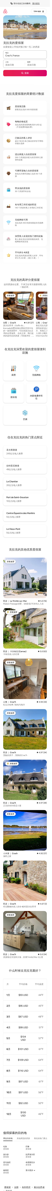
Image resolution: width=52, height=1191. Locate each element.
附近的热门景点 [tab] (40, 1138)
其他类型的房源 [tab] (23, 1138)
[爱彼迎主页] (5, 11)
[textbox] (14, 65)
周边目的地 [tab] (8, 1138)
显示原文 (36, 3)
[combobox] (25, 55)
